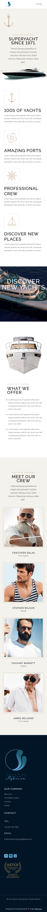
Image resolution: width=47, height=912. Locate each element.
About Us (8, 794)
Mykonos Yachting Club (19, 899)
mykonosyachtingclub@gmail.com (18, 839)
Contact (7, 802)
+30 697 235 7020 (11, 827)
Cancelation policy (11, 798)
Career (7, 805)
